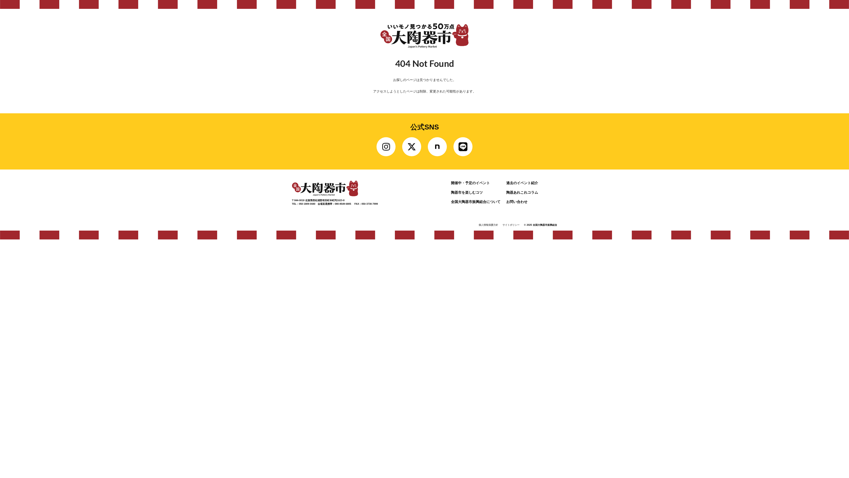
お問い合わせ (517, 202)
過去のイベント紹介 (522, 183)
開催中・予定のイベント (470, 183)
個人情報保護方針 (488, 225)
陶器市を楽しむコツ (467, 192)
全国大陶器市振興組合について (476, 202)
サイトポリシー (511, 225)
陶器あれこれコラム (522, 192)
